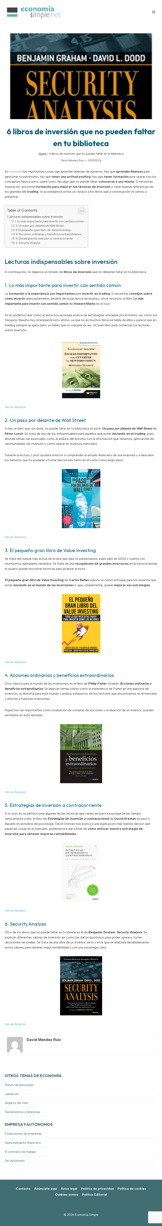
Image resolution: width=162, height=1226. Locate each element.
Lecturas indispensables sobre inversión (36, 217)
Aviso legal (69, 1188)
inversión (16, 171)
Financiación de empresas (23, 1133)
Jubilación (12, 1094)
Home (42, 153)
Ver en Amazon (15, 407)
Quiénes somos (66, 1194)
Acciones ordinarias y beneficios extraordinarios (62, 675)
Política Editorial (94, 1194)
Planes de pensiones (19, 1085)
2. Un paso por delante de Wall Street (40, 225)
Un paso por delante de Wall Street (48, 420)
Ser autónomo (15, 1160)
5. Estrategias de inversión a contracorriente (44, 238)
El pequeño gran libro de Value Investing (53, 550)
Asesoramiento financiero (23, 1143)
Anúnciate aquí (45, 1188)
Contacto (23, 1188)
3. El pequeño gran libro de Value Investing (43, 230)
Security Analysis (28, 924)
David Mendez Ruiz (72, 160)
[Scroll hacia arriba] (152, 1214)
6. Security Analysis (28, 242)
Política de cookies (132, 1188)
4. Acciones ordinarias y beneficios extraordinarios (48, 234)
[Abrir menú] (153, 12)
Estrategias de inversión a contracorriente (56, 805)
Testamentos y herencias (22, 1112)
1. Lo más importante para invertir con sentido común (49, 221)
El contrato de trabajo (20, 1152)
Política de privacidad (97, 1188)
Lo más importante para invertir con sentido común (65, 285)
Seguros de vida (16, 1103)
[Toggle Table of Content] (79, 211)
